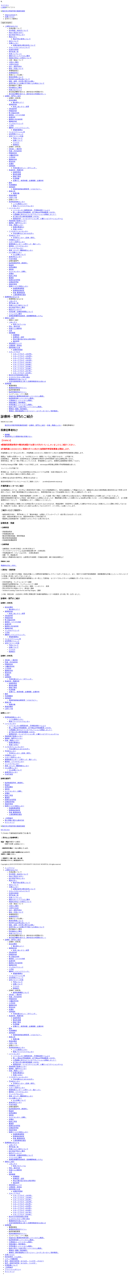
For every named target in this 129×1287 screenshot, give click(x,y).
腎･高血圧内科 (14, 113)
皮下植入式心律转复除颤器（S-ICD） (26, 216)
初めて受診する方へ (16, 32)
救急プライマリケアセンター (23, 206)
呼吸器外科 (13, 153)
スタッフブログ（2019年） (22, 366)
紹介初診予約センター (17, 35)
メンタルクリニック (16, 123)
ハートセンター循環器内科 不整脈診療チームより (31, 210)
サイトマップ (10, 822)
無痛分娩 (16, 193)
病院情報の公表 (14, 347)
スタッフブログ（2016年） (22, 373)
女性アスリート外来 (16, 136)
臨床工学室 (13, 276)
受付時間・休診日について (18, 30)
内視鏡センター (14, 240)
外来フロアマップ (15, 89)
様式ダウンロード (15, 309)
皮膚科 (11, 163)
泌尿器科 (12, 166)
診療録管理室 (14, 282)
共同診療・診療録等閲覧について (21, 311)
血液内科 (12, 117)
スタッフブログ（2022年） (22, 358)
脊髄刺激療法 (18, 130)
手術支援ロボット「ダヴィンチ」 (25, 168)
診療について (18, 140)
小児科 (11, 125)
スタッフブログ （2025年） (23, 354)
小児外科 (12, 157)
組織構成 (16, 335)
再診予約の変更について (22, 39)
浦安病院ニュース (15, 343)
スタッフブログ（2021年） (22, 362)
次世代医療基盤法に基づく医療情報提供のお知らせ (27, 381)
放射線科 (12, 187)
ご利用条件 (9, 818)
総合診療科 (13, 100)
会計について (14, 41)
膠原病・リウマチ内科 (17, 115)
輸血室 (11, 265)
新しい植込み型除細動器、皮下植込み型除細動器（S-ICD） (34, 212)
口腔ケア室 (13, 197)
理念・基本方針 (14, 326)
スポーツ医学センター (17, 242)
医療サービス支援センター (18, 286)
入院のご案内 (14, 62)
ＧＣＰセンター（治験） (18, 271)
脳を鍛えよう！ (18, 102)
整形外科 (12, 161)
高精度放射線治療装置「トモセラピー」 (27, 189)
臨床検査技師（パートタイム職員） (22, 398)
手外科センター (14, 235)
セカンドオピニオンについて (19, 47)
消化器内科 (13, 109)
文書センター (14, 43)
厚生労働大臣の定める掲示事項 (24, 339)
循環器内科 (13, 104)
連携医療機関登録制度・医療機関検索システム (26, 316)
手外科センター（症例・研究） (24, 237)
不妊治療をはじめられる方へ (23, 233)
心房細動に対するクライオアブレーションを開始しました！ (34, 214)
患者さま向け (18, 229)
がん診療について (19, 254)
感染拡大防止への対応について (20, 58)
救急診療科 (13, 195)
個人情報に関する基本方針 (14, 820)
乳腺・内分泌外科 (15, 151)
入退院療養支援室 (19, 295)
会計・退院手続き (15, 66)
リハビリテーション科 (17, 132)
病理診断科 (13, 267)
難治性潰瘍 (17, 174)
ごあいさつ (13, 301)
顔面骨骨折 (17, 172)
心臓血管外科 (14, 155)
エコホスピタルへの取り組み (19, 377)
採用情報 (8, 1225)
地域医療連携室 (18, 288)
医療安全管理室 (14, 280)
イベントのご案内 (15, 314)
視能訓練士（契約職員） (18, 402)
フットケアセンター (16, 248)
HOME (7, 434)
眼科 (10, 183)
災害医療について (11, 1265)
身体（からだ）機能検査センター (21, 250)
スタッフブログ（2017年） (22, 371)
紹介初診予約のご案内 (17, 307)
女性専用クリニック (16, 134)
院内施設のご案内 (15, 87)
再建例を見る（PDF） (9, 565)
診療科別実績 (18, 350)
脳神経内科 (13, 121)
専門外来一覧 (14, 51)
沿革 (10, 330)
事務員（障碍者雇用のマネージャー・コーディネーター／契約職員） (34, 411)
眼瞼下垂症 (17, 176)
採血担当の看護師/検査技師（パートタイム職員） (27, 396)
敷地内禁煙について (16, 77)
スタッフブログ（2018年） (22, 369)
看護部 (11, 278)
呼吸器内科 (13, 111)
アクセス (16, 142)
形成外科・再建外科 (16, 170)
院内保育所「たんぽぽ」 (14, 1257)
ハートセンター (14, 208)
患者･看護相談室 (19, 292)
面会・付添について (16, 68)
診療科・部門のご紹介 (13, 940)
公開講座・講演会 (15, 345)
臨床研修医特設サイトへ (18, 392)
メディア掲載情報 (11, 1259)
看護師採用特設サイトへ (18, 388)
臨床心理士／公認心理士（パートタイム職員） (26, 407)
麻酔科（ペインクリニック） (19, 128)
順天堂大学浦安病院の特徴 (18, 375)
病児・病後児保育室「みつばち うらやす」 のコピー (24, 1261)
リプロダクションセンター (18, 231)
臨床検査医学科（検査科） (18, 263)
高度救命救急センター (17, 202)
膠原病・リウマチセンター (18, 246)
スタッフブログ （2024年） (23, 356)
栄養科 (11, 273)
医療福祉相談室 (18, 290)
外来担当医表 (14, 49)
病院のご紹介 (10, 1161)
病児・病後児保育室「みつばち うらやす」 (21, 1263)
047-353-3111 (5, 830)
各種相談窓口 (14, 73)
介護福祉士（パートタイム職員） (21, 400)
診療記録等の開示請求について (24, 45)
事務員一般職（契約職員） (18, 409)
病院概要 (12, 333)
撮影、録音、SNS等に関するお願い (21, 81)
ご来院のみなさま (11, 870)
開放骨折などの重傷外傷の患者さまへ (18, 436)
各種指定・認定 (18, 337)
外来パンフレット (15, 54)
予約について (18, 138)
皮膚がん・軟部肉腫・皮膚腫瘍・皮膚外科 (28, 180)
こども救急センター (20, 204)
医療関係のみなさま (12, 1142)
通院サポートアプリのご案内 (19, 56)
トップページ (10, 868)
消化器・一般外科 (15, 149)
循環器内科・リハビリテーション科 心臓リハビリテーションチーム (38, 218)
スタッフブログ (14, 352)
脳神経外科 (13, 159)
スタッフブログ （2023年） (23, 360)
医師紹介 (16, 144)
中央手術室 (13, 259)
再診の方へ (13, 37)
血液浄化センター (15, 257)
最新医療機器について (21, 992)
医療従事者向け (18, 227)
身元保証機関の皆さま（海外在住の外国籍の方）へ (27, 94)
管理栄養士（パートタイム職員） (21, 404)
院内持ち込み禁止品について (19, 79)
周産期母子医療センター (18, 221)
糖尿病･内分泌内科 (16, 119)
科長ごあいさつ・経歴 (21, 106)
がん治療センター (15, 252)
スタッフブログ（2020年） (22, 364)
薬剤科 (11, 269)
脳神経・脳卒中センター (18, 223)
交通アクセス (10, 17)
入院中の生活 (14, 64)
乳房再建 (16, 178)
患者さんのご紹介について (18, 305)
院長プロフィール (19, 324)
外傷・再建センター (16, 225)
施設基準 (16, 341)
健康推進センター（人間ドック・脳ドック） (25, 244)
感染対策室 (13, 284)
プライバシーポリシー (13, 1269)
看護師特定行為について (18, 379)
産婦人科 (12, 191)
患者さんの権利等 (15, 328)
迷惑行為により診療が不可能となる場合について (26, 83)
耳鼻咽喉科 (13, 185)
